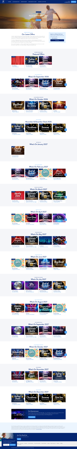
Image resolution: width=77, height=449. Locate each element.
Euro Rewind (41, 245)
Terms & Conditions (30, 443)
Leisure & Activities (42, 1)
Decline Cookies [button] (6, 444)
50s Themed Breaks (56, 223)
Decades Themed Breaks (57, 335)
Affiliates (61, 443)
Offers (9, 1)
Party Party (27, 313)
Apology (48, 443)
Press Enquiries (19, 444)
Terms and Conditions (39, 429)
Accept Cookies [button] (13, 444)
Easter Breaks (28, 223)
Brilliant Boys (14, 358)
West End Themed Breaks (43, 268)
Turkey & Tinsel (14, 133)
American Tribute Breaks (29, 110)
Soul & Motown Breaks (43, 110)
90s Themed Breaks (15, 88)
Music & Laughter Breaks (57, 178)
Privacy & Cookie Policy (37, 443)
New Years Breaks (56, 133)
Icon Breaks (55, 110)
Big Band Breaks (14, 110)
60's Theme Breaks (42, 178)
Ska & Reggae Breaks (29, 380)
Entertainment (24, 1)
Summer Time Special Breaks (44, 313)
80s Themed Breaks (29, 290)
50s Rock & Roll (14, 380)
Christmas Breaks (28, 133)
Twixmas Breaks (42, 133)
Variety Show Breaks (15, 200)
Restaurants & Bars (32, 1)
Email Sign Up (17, 443)
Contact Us (25, 443)
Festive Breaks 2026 (29, 65)
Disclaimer (58, 443)
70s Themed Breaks (15, 290)
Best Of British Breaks (43, 88)
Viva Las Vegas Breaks (15, 313)
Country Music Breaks (57, 88)
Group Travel (21, 443)
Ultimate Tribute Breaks (29, 200)
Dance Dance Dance (43, 65)
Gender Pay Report (43, 443)
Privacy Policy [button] (9, 442)
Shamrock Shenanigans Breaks (58, 200)
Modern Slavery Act (53, 443)
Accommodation (16, 1)
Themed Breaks (14, 65)
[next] (65, 84)
